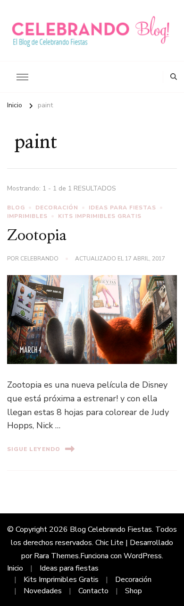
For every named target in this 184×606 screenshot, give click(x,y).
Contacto (93, 591)
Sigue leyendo (33, 449)
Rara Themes (56, 556)
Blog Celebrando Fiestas (111, 529)
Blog (16, 207)
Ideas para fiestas (122, 207)
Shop (133, 591)
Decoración (56, 207)
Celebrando (39, 258)
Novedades (43, 591)
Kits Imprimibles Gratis (100, 216)
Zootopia (37, 236)
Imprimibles (27, 216)
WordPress (143, 556)
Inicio (15, 568)
